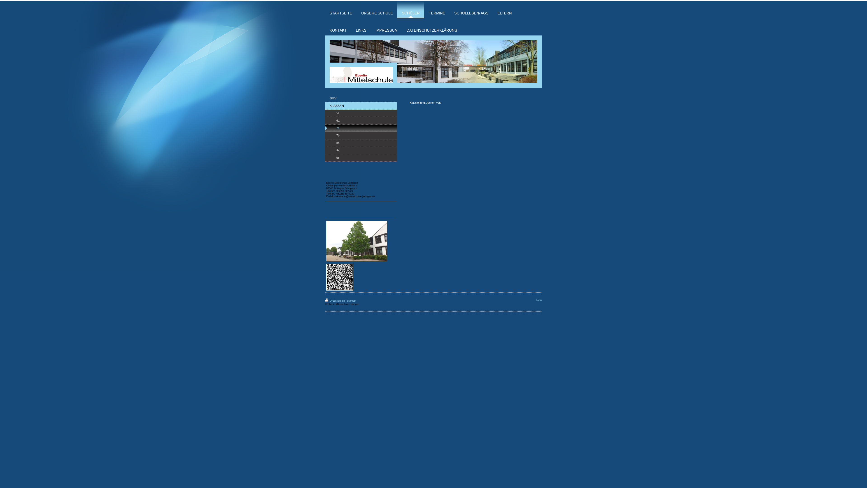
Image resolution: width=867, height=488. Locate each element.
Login (539, 300)
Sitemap (351, 300)
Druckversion (337, 300)
